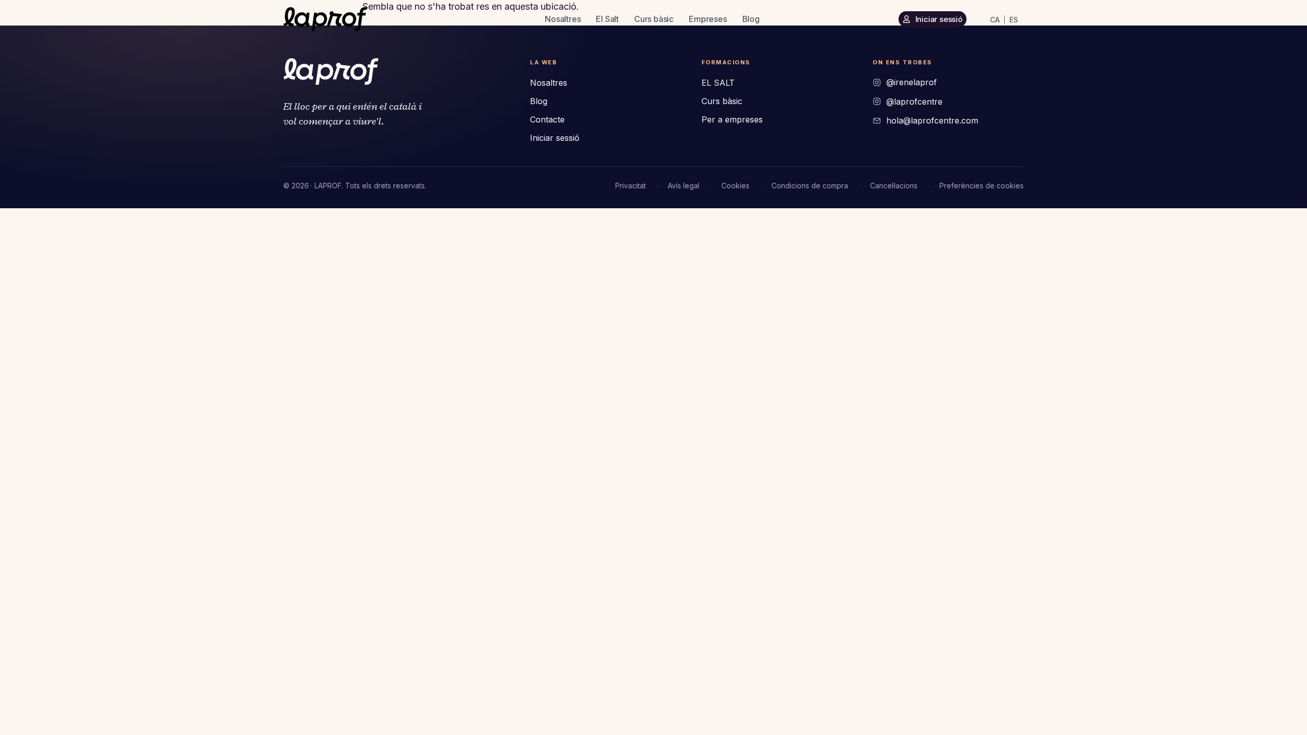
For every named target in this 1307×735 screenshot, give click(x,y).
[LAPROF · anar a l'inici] (330, 71)
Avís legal (683, 185)
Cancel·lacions (893, 185)
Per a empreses (732, 119)
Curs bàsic (653, 19)
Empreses (708, 19)
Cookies (735, 185)
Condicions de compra (809, 185)
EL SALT (718, 83)
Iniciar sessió (554, 138)
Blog (751, 19)
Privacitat (630, 185)
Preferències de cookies (981, 185)
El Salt (607, 19)
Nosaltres (562, 19)
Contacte (547, 119)
